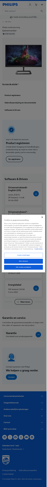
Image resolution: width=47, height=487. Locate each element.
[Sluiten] (40, 216)
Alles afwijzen (22, 262)
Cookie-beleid (20, 250)
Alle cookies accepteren (22, 268)
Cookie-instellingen (22, 256)
